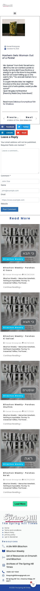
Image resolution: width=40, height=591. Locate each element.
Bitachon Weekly (13, 259)
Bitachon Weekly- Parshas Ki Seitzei (19, 337)
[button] (15, 13)
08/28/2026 (29, 274)
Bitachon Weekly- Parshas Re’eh (19, 474)
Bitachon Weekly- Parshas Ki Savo (19, 268)
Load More (20, 504)
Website (4, 204)
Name (3, 185)
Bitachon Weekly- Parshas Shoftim (19, 405)
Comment (6, 176)
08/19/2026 (29, 343)
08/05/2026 (29, 480)
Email (3, 194)
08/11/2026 (29, 411)
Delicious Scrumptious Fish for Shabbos (19, 102)
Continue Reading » (12, 287)
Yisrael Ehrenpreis (13, 274)
